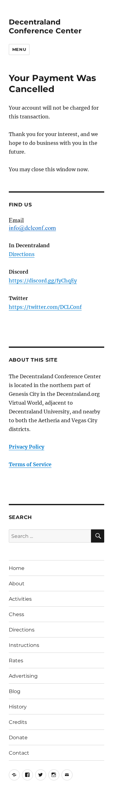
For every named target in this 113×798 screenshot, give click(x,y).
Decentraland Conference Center (45, 26)
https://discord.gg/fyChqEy (43, 280)
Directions (22, 254)
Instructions (24, 645)
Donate (18, 738)
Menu (19, 49)
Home (16, 568)
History (18, 707)
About (16, 584)
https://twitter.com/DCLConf (45, 307)
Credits (18, 722)
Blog (14, 691)
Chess (16, 614)
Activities (20, 599)
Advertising (23, 676)
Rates (16, 661)
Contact (19, 753)
